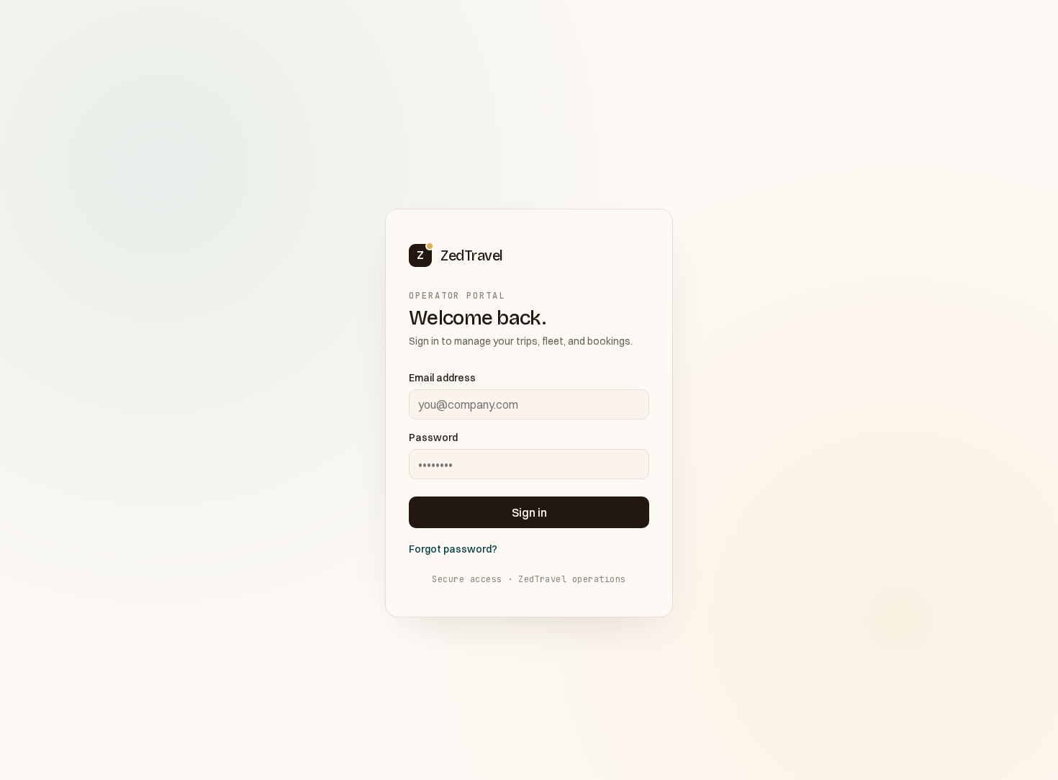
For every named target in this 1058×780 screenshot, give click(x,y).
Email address (442, 377)
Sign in (529, 512)
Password (433, 437)
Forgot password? (453, 549)
